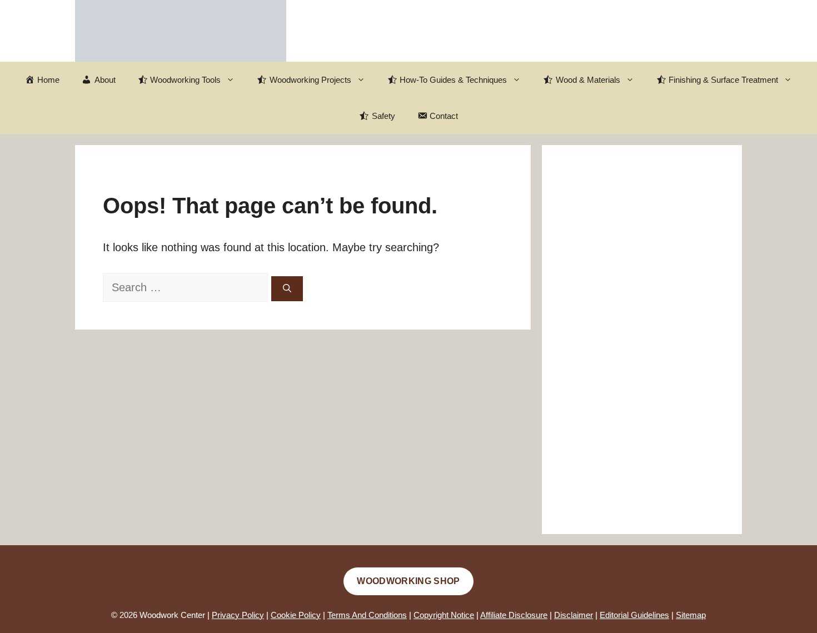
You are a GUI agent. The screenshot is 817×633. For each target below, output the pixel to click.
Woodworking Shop (408, 581)
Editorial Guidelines (634, 615)
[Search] (287, 288)
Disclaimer (573, 615)
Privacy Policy (238, 615)
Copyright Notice (444, 615)
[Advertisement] (642, 339)
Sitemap (691, 615)
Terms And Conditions (367, 615)
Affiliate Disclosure (513, 615)
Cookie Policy (296, 615)
